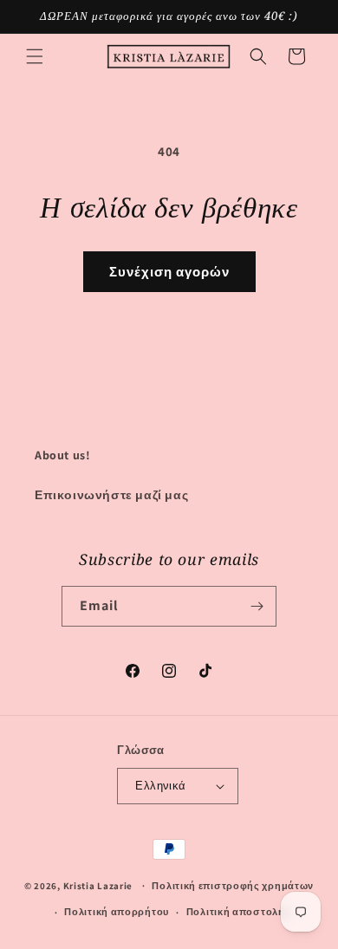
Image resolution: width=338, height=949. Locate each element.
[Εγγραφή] (256, 606)
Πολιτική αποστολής (238, 912)
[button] (35, 56)
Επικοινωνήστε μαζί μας (111, 495)
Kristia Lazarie (98, 885)
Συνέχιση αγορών (169, 271)
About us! (62, 455)
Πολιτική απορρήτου (116, 912)
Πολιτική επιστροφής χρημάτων (233, 886)
